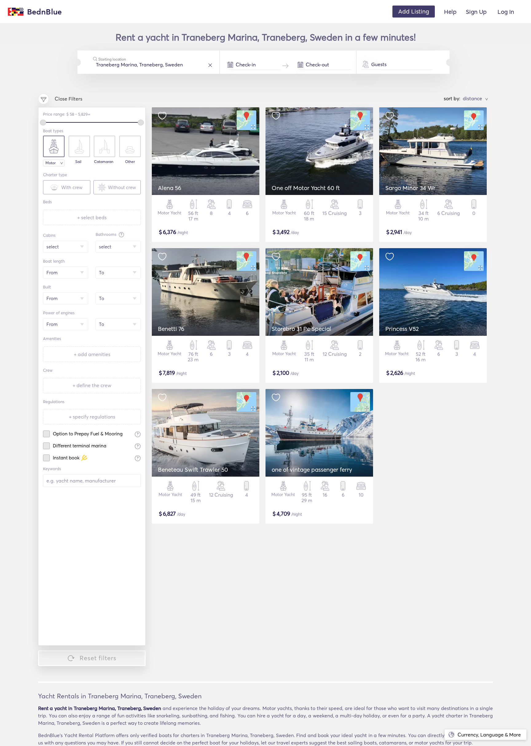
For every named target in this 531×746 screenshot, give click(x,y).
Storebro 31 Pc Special (301, 328)
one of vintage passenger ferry (312, 469)
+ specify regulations (92, 417)
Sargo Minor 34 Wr (410, 188)
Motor (50, 163)
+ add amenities (92, 354)
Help (450, 11)
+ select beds (92, 217)
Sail (78, 162)
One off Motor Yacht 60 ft (306, 188)
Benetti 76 (171, 328)
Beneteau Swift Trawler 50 (193, 469)
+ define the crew (92, 385)
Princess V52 (402, 328)
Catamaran (103, 162)
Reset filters (98, 658)
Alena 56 (169, 188)
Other (130, 162)
